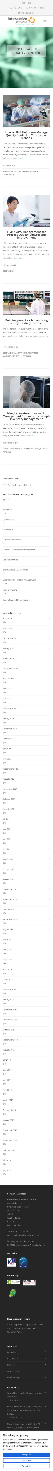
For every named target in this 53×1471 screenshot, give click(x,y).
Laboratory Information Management (21, 449)
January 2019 (8, 1120)
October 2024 (9, 738)
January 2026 (8, 648)
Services (11, 1364)
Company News (10, 519)
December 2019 (10, 1009)
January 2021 (8, 879)
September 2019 (10, 1039)
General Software (10, 559)
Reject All (26, 1466)
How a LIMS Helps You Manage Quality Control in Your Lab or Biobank (26, 135)
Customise (26, 1460)
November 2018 (10, 1140)
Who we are (12, 1358)
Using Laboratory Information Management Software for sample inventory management (26, 416)
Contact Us (12, 1352)
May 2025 (7, 698)
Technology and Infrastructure (16, 600)
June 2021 (7, 829)
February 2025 (9, 708)
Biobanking (8, 171)
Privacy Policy (13, 1377)
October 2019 (9, 1029)
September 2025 (10, 668)
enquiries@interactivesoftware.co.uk (23, 1235)
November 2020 (10, 899)
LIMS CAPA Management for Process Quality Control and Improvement (26, 234)
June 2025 (7, 688)
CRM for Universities (12, 539)
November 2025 (10, 658)
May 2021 (7, 839)
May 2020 (7, 959)
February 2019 (9, 1110)
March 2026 (8, 628)
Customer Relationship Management (19, 549)
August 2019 (8, 1049)
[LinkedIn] (23, 2)
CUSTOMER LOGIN (26, 13)
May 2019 (7, 1080)
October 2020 (9, 909)
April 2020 (7, 969)
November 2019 (10, 1019)
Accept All (26, 1455)
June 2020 (7, 949)
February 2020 (9, 989)
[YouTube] (29, 2)
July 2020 (7, 939)
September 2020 (10, 919)
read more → (19, 158)
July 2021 (7, 819)
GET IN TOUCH (16, 8)
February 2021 (9, 869)
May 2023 (7, 758)
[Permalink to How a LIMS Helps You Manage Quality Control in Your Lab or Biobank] (26, 111)
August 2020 (8, 929)
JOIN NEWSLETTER (35, 8)
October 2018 (9, 1150)
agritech (6, 499)
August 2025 (8, 678)
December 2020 (10, 889)
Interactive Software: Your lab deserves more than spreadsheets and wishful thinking (25, 1410)
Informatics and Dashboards (15, 569)
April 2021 (7, 849)
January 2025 (8, 718)
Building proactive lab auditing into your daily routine (26, 321)
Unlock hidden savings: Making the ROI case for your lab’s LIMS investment (24, 1426)
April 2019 (7, 1090)
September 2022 (10, 768)
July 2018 (7, 1160)
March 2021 (8, 859)
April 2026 (7, 618)
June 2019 (7, 1070)
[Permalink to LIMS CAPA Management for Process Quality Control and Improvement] (26, 211)
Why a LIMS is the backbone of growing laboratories (24, 1395)
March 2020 (8, 979)
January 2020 (8, 999)
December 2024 (10, 728)
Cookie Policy (13, 1371)
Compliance (8, 271)
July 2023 (7, 748)
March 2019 (8, 1100)
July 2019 (7, 1060)
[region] (26, 1451)
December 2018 (10, 1130)
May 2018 (7, 1170)
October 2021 (9, 799)
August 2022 (8, 779)
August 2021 (8, 809)
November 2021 (10, 789)
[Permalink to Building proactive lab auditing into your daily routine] (26, 303)
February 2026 (9, 638)
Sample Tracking (23, 356)
